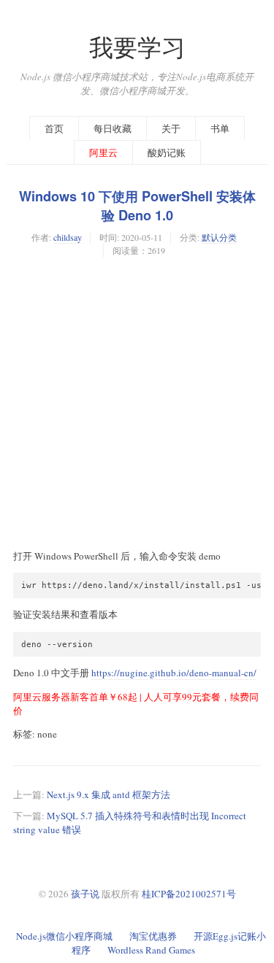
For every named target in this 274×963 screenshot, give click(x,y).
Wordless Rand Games (151, 949)
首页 (54, 128)
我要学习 (137, 47)
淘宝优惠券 (153, 936)
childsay (67, 237)
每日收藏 (113, 128)
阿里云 (103, 152)
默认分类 (219, 237)
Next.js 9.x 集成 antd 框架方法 (108, 794)
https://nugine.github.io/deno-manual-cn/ (173, 672)
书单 (219, 128)
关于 (170, 128)
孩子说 (85, 893)
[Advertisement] (137, 403)
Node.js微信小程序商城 (64, 936)
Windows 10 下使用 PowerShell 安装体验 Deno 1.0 (137, 206)
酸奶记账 (167, 152)
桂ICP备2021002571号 (189, 893)
